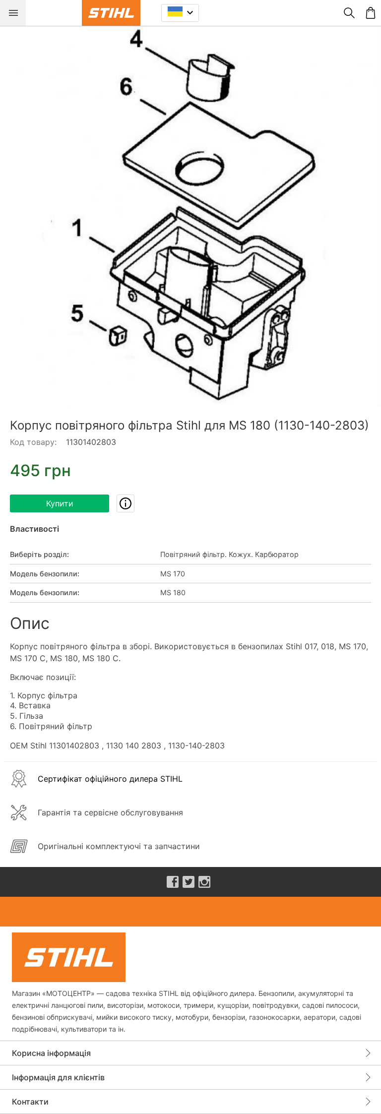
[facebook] (173, 882)
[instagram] (204, 882)
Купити (59, 503)
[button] (190, 216)
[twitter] (188, 882)
